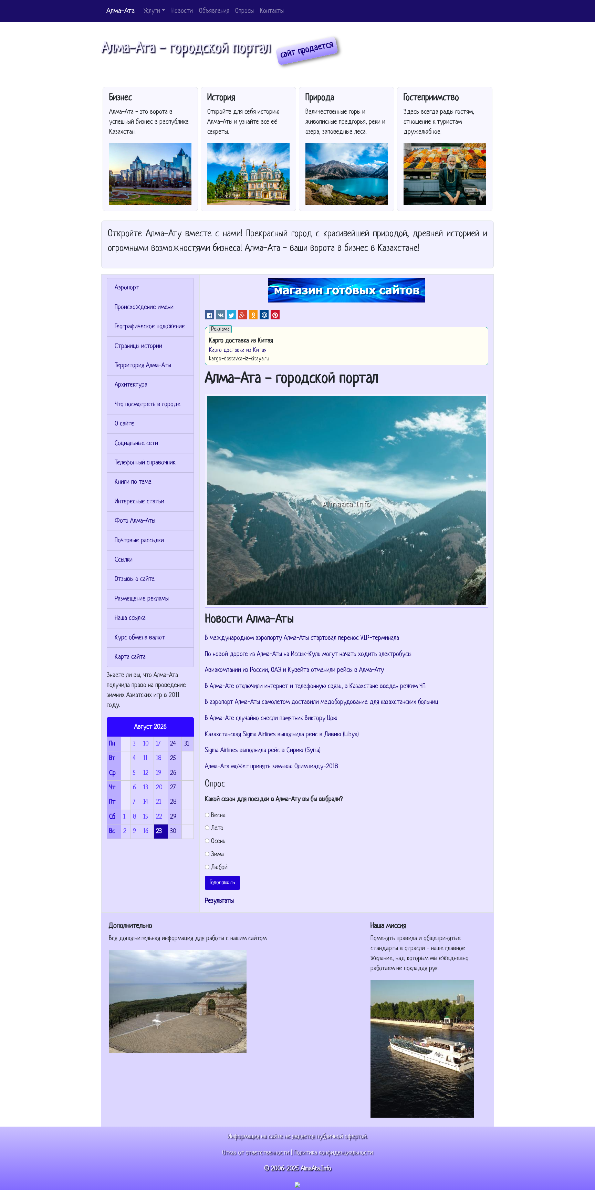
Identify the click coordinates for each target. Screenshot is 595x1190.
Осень (218, 841)
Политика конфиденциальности (333, 1153)
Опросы (244, 11)
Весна (218, 815)
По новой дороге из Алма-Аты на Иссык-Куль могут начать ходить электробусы (308, 654)
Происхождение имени (144, 307)
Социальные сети (136, 443)
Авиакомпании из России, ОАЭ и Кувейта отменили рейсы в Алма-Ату (294, 670)
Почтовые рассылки (139, 540)
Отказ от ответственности (255, 1153)
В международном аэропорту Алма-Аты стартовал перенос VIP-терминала (302, 638)
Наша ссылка (130, 618)
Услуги (152, 11)
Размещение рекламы (142, 599)
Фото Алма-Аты (135, 521)
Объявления (214, 11)
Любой (219, 867)
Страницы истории (138, 346)
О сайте (124, 424)
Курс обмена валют (140, 638)
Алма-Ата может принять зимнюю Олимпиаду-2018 (271, 766)
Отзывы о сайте (135, 579)
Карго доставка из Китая (238, 350)
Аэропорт (127, 287)
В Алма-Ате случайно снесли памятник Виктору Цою (271, 718)
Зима (217, 854)
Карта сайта (130, 657)
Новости (182, 11)
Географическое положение (150, 326)
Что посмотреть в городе (147, 404)
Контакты (272, 11)
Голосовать (222, 882)
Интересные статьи (139, 501)
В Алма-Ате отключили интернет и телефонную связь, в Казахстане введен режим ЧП (315, 686)
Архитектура (131, 385)
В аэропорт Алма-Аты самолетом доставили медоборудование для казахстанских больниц (321, 702)
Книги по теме (133, 482)
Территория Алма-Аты (143, 365)
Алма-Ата (120, 11)
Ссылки (124, 560)
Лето (217, 828)
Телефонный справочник (145, 462)
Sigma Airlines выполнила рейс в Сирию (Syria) (263, 750)
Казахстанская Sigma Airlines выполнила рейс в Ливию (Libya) (282, 734)
